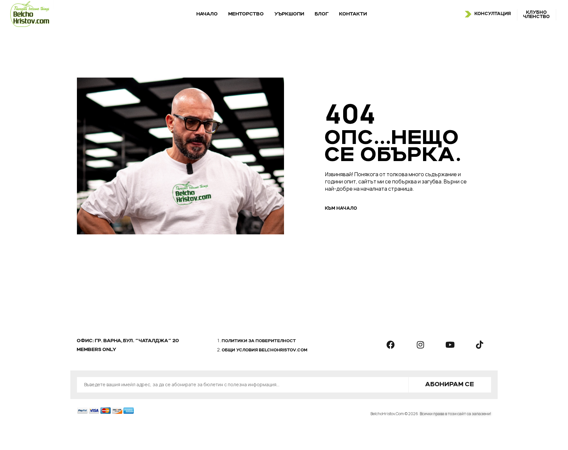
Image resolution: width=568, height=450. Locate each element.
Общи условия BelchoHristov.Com (265, 350)
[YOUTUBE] (450, 344)
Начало (207, 14)
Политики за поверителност (259, 341)
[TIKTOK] (479, 344)
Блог (322, 14)
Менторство (246, 14)
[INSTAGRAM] (420, 344)
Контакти (353, 14)
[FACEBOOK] (390, 344)
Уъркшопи (289, 14)
